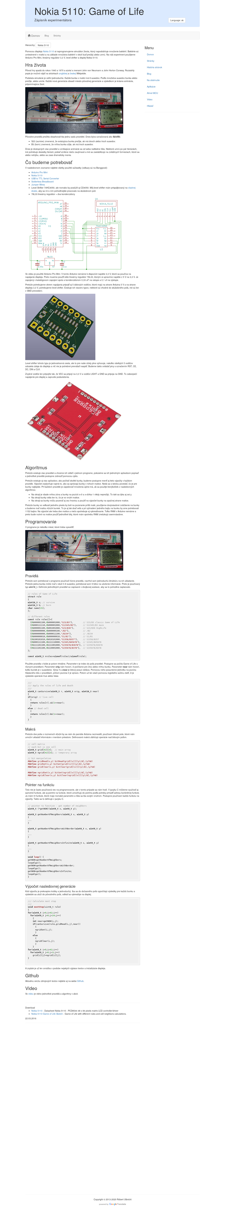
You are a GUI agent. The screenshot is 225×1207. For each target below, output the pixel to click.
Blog (47, 35)
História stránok (154, 67)
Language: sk (177, 20)
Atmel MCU (152, 92)
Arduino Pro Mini (39, 172)
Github (80, 980)
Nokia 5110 (43, 45)
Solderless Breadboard (42, 181)
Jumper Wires (38, 184)
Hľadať (150, 105)
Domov (35, 36)
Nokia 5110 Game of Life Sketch (47, 1013)
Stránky (57, 35)
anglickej (63, 73)
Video (149, 99)
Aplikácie (151, 86)
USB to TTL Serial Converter (45, 178)
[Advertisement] (172, 136)
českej (73, 73)
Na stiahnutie (153, 80)
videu (31, 993)
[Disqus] (82, 1067)
